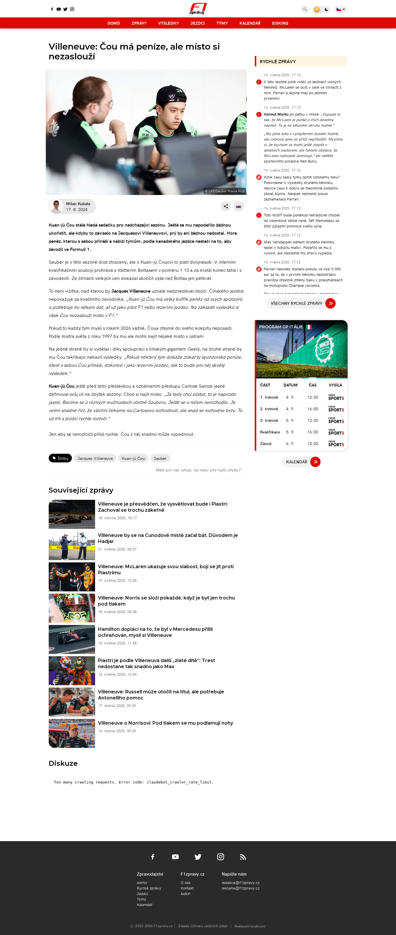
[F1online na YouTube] (58, 9)
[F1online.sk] (198, 8)
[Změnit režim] (321, 9)
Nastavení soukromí (250, 925)
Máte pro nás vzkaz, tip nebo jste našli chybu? (197, 470)
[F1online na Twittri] (65, 9)
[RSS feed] (243, 860)
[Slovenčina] (238, 206)
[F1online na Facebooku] (52, 9)
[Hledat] (305, 9)
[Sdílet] (226, 206)
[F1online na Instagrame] (72, 9)
